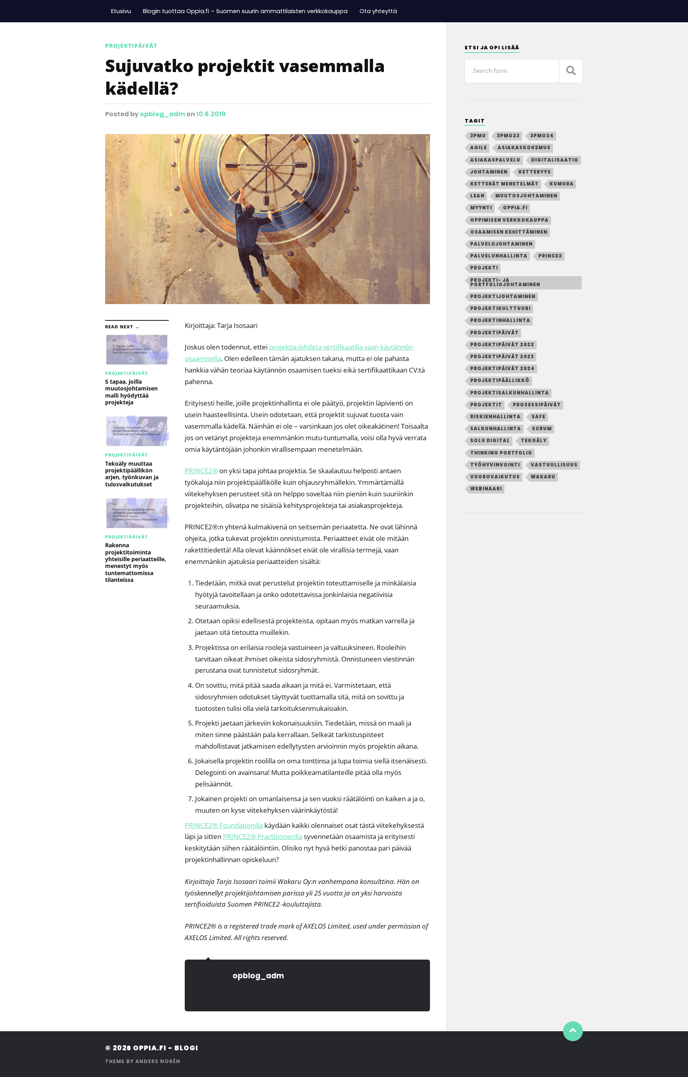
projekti (484, 268)
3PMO (478, 136)
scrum (542, 428)
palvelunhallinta (499, 256)
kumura (561, 184)
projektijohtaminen (503, 296)
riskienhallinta (495, 417)
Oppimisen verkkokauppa (509, 220)
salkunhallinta (495, 428)
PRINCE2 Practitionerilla (262, 836)
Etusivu (121, 11)
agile (478, 147)
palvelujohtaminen (501, 244)
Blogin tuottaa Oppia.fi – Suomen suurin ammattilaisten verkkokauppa (245, 11)
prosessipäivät (537, 405)
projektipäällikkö (500, 380)
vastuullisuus (554, 465)
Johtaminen (489, 172)
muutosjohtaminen (526, 196)
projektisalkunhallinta (509, 393)
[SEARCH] (571, 71)
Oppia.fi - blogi (165, 1048)
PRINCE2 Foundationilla (224, 825)
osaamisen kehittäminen (508, 232)
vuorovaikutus (495, 477)
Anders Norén (157, 1061)
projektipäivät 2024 (502, 368)
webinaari (486, 489)
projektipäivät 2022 (502, 344)
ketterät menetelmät (504, 184)
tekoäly (534, 440)
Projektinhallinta (500, 320)
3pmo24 (542, 136)
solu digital (490, 440)
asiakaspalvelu (495, 160)
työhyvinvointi (495, 465)
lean (477, 196)
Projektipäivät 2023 (502, 356)
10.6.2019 (211, 114)
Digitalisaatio (555, 160)
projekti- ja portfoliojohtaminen (505, 282)
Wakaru (543, 477)
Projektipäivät (131, 45)
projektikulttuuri (500, 308)
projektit (486, 405)
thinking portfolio (501, 453)
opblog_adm (162, 114)
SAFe (538, 417)
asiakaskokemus (524, 147)
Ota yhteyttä (378, 11)
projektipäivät (494, 333)
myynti (481, 208)
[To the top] (573, 1031)
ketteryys (534, 172)
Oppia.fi (515, 208)
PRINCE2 (201, 470)
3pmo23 (508, 136)
